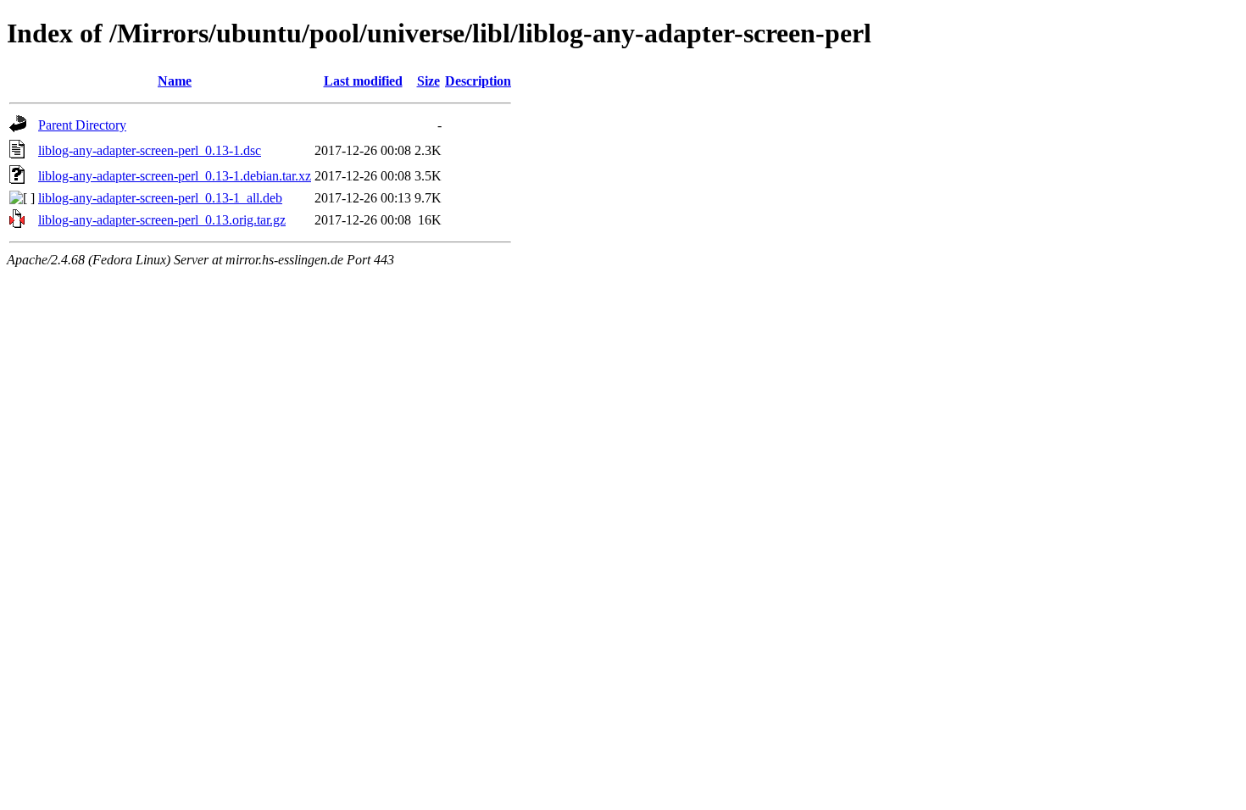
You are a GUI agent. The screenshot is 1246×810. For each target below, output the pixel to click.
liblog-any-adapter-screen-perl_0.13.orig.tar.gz (162, 220)
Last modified (363, 81)
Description (478, 81)
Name (175, 81)
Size (428, 81)
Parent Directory (82, 125)
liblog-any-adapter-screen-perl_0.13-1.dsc (149, 150)
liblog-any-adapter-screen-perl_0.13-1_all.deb (160, 198)
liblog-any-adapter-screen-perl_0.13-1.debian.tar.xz (174, 176)
